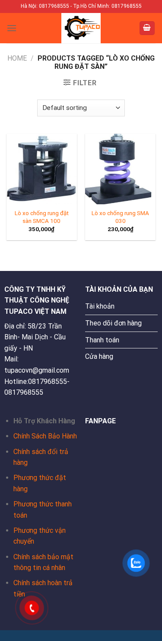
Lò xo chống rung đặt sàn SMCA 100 (42, 216)
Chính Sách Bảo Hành (45, 436)
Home (17, 58)
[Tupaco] (81, 28)
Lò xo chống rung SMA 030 (120, 216)
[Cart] (147, 28)
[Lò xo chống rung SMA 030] (120, 169)
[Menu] (11, 28)
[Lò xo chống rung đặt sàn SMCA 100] (41, 169)
